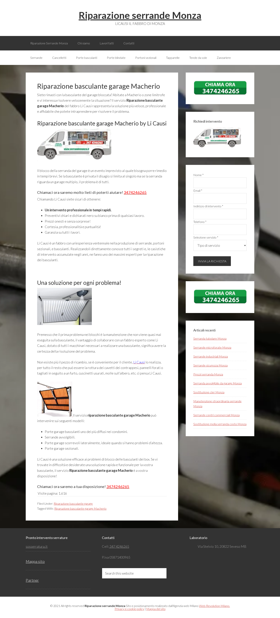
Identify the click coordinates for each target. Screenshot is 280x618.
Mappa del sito (156, 609)
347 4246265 (119, 546)
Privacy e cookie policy (129, 609)
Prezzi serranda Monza (208, 374)
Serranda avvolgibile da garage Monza (217, 383)
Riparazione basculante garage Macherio (80, 508)
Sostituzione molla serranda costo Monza (219, 424)
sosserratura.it (37, 546)
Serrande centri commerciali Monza (216, 415)
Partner (32, 580)
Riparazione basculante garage (73, 503)
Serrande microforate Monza (212, 347)
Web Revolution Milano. (214, 606)
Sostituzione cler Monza (208, 392)
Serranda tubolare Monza (209, 338)
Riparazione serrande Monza (140, 15)
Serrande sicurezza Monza (210, 365)
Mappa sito (35, 561)
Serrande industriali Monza (210, 356)
